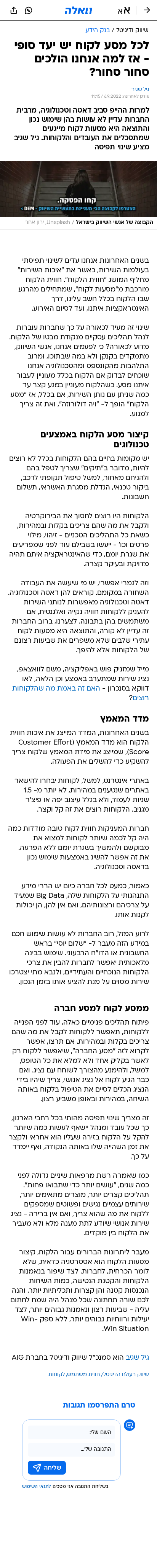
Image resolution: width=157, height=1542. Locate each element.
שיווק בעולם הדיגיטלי (125, 1374)
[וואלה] (78, 10)
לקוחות (56, 1374)
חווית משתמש (83, 1374)
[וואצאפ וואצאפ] (28, 10)
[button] (124, 10)
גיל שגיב (137, 1358)
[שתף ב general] (14, 10)
